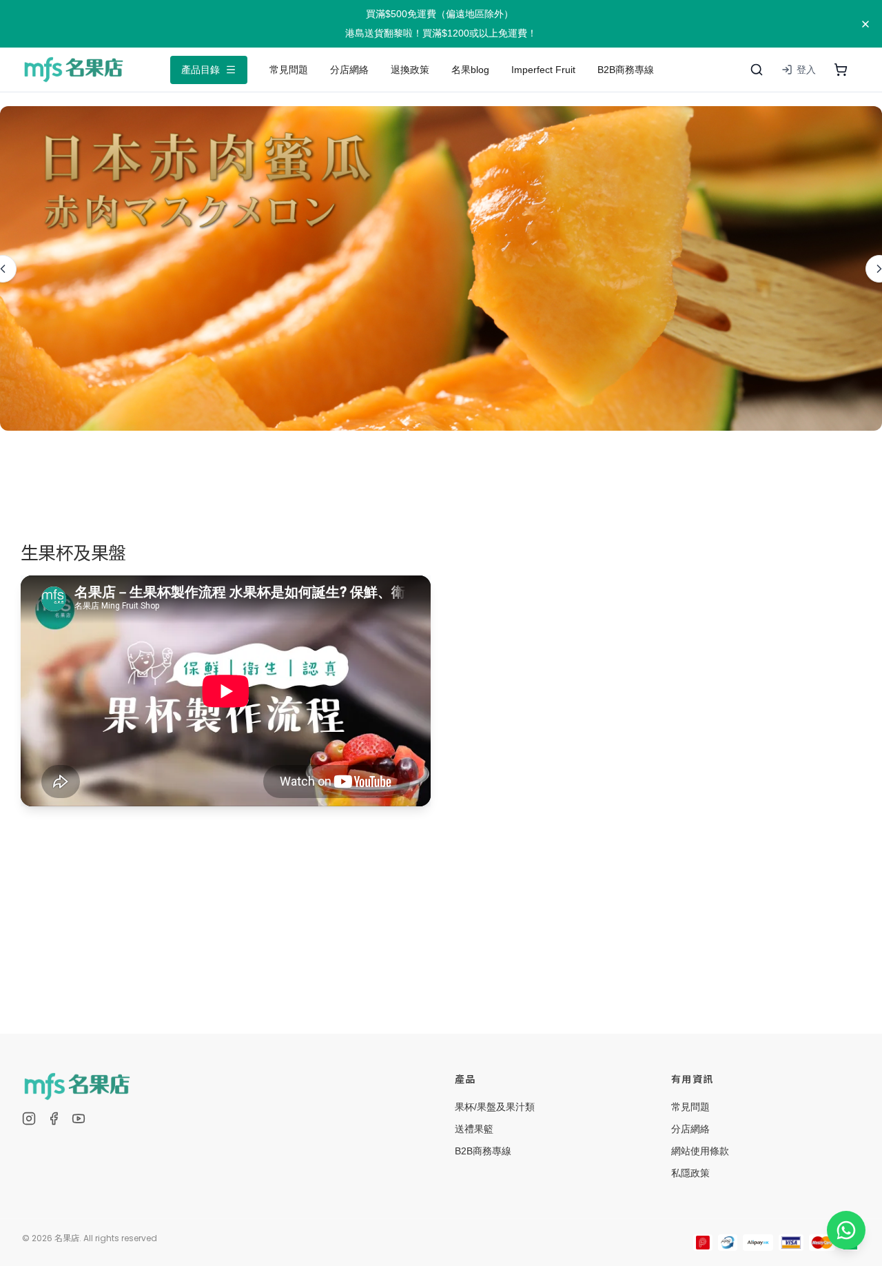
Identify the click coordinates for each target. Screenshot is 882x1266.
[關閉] (865, 24)
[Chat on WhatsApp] (846, 1230)
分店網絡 (690, 1128)
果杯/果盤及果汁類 (495, 1106)
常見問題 (690, 1106)
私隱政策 (690, 1172)
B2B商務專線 (483, 1150)
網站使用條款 (700, 1150)
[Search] (756, 69)
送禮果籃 (474, 1128)
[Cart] (840, 69)
